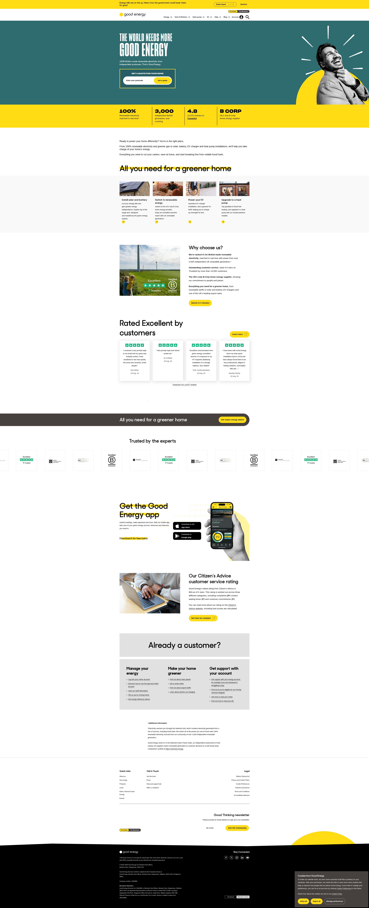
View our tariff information (138, 691)
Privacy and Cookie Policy (240, 780)
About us (123, 776)
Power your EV (196, 199)
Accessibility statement (241, 795)
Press (149, 780)
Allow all (304, 902)
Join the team (151, 776)
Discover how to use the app (139, 684)
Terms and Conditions (242, 791)
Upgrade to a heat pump (231, 201)
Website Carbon (243, 897)
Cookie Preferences (344, 888)
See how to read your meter (222, 697)
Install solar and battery (134, 199)
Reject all (318, 902)
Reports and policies (242, 788)
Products (123, 784)
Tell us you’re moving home (138, 695)
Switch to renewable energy (166, 201)
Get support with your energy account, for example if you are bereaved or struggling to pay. (226, 682)
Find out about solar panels (180, 679)
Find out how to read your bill (222, 701)
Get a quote (162, 80)
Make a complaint (153, 788)
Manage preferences (334, 902)
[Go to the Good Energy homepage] (133, 14)
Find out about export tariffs (180, 688)
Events (122, 798)
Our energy (123, 780)
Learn (121, 788)
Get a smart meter (177, 684)
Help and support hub (154, 784)
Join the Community (237, 828)
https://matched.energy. (175, 749)
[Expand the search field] (247, 17)
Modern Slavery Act (242, 776)
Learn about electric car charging (182, 692)
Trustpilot (192, 118)
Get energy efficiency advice (139, 699)
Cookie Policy (337, 894)
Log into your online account (139, 679)
